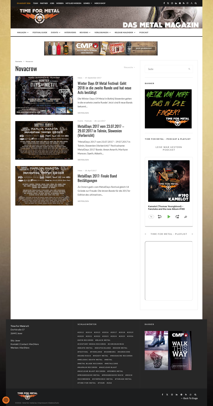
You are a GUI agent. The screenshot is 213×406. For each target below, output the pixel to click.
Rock (130, 375)
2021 (89, 336)
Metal (109, 360)
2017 (114, 332)
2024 (114, 336)
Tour (102, 383)
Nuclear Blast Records (92, 371)
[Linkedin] (176, 3)
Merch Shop (99, 3)
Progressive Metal (89, 375)
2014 (89, 332)
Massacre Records (122, 356)
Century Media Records (92, 344)
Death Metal (86, 348)
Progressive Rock (113, 375)
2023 (106, 336)
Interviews (70, 32)
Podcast (143, 32)
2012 (81, 332)
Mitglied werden (73, 3)
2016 (106, 332)
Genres (86, 3)
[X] (168, 3)
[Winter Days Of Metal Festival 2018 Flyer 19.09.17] (44, 95)
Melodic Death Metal (91, 360)
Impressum (42, 403)
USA (110, 383)
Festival (83, 352)
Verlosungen (101, 32)
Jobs (52, 3)
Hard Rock (85, 356)
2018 (122, 332)
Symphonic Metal (103, 379)
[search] (189, 69)
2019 (130, 332)
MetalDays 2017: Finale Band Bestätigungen (97, 178)
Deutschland (103, 348)
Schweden (84, 379)
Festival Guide (40, 32)
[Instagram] (172, 3)
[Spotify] (180, 3)
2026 (130, 336)
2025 (122, 336)
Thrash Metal (124, 379)
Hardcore (124, 352)
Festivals (88, 121)
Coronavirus (116, 344)
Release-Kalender (124, 32)
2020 (81, 336)
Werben (59, 3)
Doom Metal (121, 348)
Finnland (97, 352)
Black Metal (104, 340)
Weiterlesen (83, 113)
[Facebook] (164, 3)
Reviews (84, 32)
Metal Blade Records (91, 363)
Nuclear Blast (109, 367)
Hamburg (110, 352)
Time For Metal (87, 383)
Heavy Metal (101, 356)
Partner (44, 3)
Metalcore (112, 363)
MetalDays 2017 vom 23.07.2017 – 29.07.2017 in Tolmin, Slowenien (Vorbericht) (101, 130)
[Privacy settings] (6, 400)
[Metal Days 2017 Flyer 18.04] (44, 186)
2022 (97, 336)
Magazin (21, 32)
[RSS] (184, 3)
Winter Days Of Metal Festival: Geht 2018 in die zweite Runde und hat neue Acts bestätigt (104, 87)
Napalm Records (88, 367)
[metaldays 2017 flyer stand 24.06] (44, 140)
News (80, 78)
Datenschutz (53, 403)
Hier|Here (34, 344)
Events (54, 32)
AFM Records (86, 340)
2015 (97, 332)
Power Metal (116, 371)
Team (35, 3)
